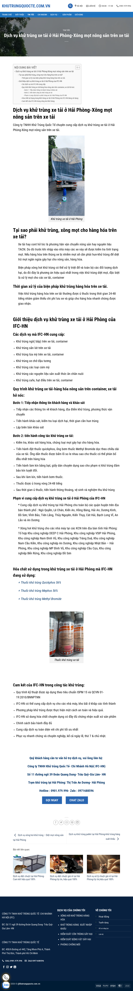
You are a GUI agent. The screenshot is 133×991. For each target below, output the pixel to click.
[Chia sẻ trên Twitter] (61, 822)
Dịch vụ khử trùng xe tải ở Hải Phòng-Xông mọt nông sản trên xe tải (45, 71)
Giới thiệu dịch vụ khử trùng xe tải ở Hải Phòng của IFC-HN (40, 81)
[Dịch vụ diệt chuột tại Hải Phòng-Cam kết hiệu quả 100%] (29, 864)
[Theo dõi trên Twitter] (11, 967)
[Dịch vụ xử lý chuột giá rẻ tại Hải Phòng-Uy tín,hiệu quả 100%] (103, 864)
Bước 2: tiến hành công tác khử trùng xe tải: (39, 93)
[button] (70, 6)
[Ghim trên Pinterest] (72, 822)
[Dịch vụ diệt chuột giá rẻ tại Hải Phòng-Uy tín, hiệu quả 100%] (66, 864)
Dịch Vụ (53, 15)
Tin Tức (31, 15)
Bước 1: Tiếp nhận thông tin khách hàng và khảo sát (41, 90)
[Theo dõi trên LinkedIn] (15, 967)
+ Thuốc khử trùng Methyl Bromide (39, 599)
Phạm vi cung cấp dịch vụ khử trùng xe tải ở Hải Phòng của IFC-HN (46, 95)
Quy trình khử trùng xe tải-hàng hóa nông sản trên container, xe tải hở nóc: (48, 87)
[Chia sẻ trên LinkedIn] (77, 822)
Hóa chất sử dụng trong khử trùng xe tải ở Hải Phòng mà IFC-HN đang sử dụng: (50, 98)
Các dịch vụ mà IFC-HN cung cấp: (34, 84)
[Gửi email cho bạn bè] (66, 822)
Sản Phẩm (66, 15)
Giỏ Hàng (79, 15)
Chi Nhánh (42, 15)
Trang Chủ (7, 15)
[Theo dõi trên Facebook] (4, 967)
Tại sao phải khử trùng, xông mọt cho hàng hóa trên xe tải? (41, 75)
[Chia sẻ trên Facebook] (55, 822)
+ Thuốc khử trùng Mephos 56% (38, 591)
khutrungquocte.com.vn (13, 6)
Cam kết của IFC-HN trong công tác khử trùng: (38, 101)
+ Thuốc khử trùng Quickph (35, 582)
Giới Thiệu (19, 15)
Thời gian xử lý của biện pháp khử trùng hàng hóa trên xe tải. (43, 78)
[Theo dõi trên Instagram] (7, 967)
